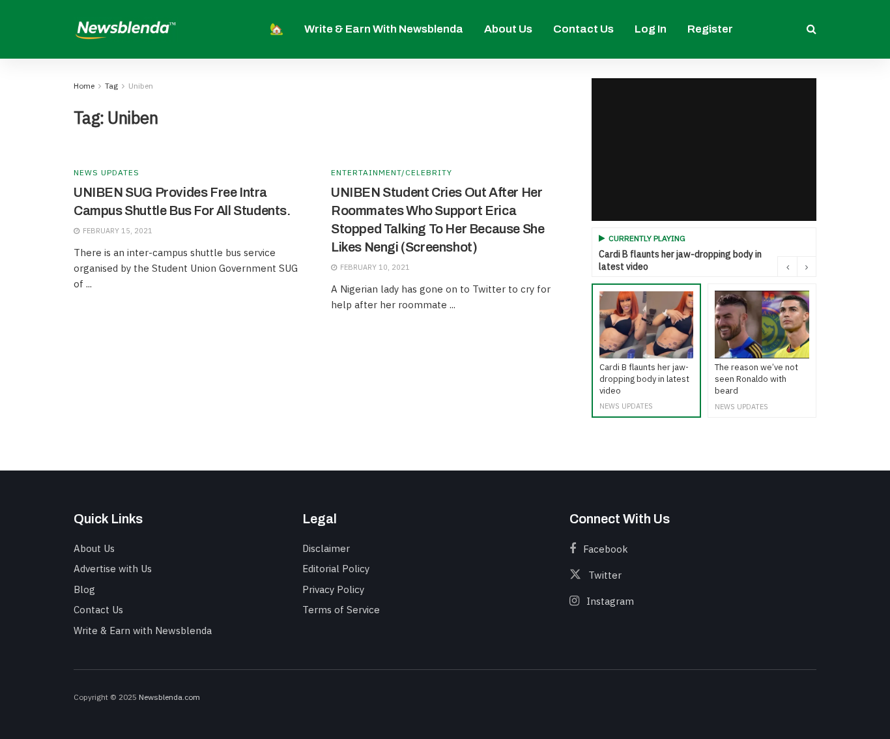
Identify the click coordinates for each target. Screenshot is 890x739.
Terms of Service (341, 609)
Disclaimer (326, 548)
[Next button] (806, 266)
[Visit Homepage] (126, 29)
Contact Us (583, 29)
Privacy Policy (333, 589)
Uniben (140, 86)
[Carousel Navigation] (796, 266)
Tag (111, 86)
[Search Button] (811, 29)
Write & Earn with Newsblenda (383, 29)
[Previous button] (787, 266)
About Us (508, 29)
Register (710, 29)
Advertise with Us (113, 568)
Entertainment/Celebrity (391, 173)
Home (84, 86)
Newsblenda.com (169, 697)
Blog (84, 589)
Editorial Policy (335, 568)
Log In (651, 29)
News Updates (106, 173)
